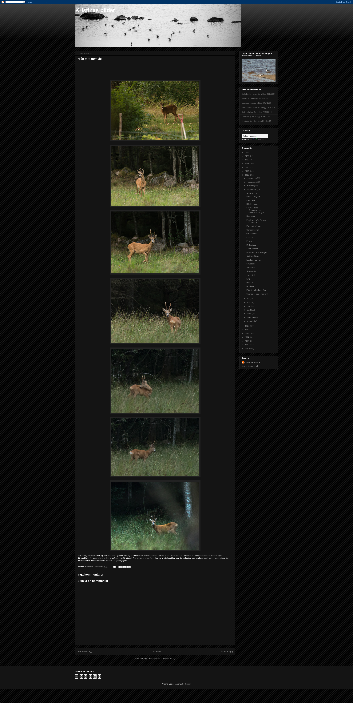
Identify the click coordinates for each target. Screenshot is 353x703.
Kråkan (249, 237)
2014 (247, 337)
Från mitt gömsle (253, 226)
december (251, 178)
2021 (247, 164)
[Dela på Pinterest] (129, 567)
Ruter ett (250, 282)
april (249, 310)
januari (250, 321)
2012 (247, 345)
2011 (247, 348)
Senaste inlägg (84, 651)
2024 (247, 152)
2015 (247, 333)
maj (249, 306)
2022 (247, 160)
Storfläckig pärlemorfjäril (257, 294)
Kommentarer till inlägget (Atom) (162, 658)
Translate (262, 139)
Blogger (188, 684)
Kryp (248, 279)
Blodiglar (250, 286)
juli (248, 298)
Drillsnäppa (251, 245)
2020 (247, 167)
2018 (247, 175)
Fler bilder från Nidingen (257, 252)
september (252, 189)
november (251, 182)
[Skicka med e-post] (119, 567)
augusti (250, 193)
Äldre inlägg (227, 651)
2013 (247, 341)
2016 (247, 330)
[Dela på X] (124, 567)
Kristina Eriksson (252, 362)
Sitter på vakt (252, 248)
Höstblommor (252, 204)
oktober (250, 186)
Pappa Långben (253, 196)
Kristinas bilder (95, 10)
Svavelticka (251, 271)
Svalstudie (250, 264)
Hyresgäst (250, 216)
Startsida (156, 651)
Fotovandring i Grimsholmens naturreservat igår (255, 210)
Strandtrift (250, 267)
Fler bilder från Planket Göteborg (256, 221)
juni (249, 302)
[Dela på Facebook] (127, 567)
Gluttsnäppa (251, 233)
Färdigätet (250, 200)
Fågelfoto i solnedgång (256, 290)
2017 (247, 326)
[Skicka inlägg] (114, 567)
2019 (247, 171)
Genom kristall (252, 230)
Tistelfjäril (250, 275)
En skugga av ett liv (254, 260)
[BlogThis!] (122, 567)
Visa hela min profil (250, 366)
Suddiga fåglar (252, 256)
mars (249, 313)
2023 (247, 156)
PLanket (250, 241)
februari (250, 317)
